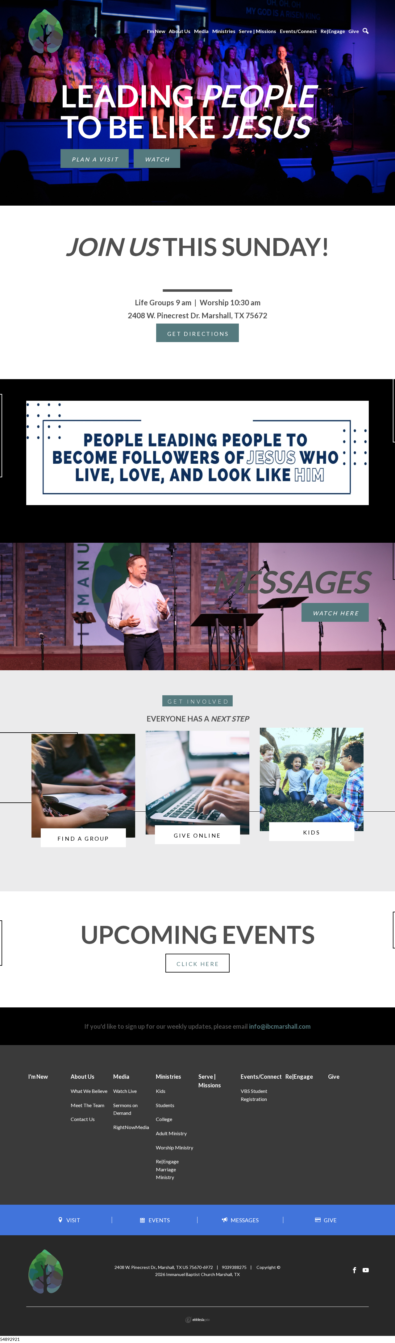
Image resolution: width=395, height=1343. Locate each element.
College (164, 1119)
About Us (179, 31)
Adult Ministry (171, 1133)
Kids (160, 1091)
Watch (157, 159)
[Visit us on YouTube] (366, 1270)
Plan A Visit (95, 159)
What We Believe (89, 1091)
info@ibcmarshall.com (280, 1026)
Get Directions (198, 333)
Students (165, 1105)
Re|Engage (333, 31)
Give (353, 31)
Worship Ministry (174, 1147)
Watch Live (125, 1091)
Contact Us (83, 1119)
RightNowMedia (131, 1127)
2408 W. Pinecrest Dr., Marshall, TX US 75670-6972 (163, 1267)
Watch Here (336, 613)
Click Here (198, 963)
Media (201, 31)
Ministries (223, 31)
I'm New (156, 31)
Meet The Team (87, 1105)
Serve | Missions (257, 31)
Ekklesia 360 (197, 1320)
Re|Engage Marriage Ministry (167, 1169)
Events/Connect (298, 31)
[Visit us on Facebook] (354, 1270)
